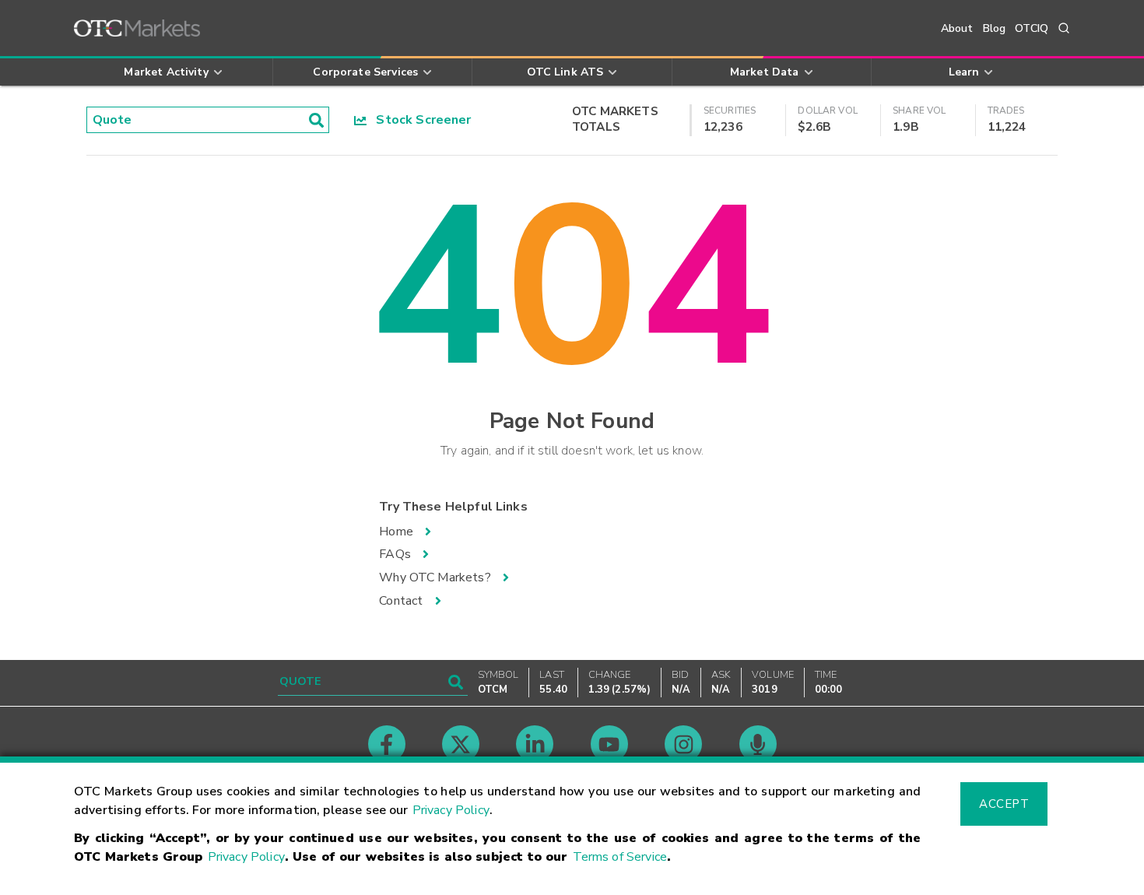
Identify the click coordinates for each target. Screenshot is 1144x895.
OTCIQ (1031, 28)
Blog (994, 28)
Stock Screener (419, 119)
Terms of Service (620, 856)
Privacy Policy (451, 810)
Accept (1004, 804)
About (957, 28)
